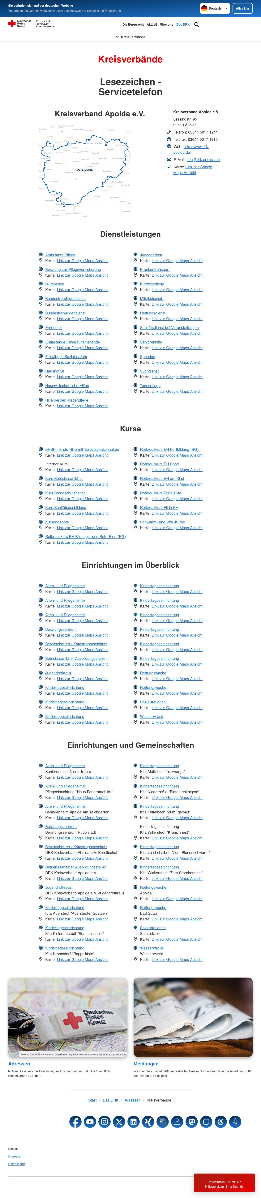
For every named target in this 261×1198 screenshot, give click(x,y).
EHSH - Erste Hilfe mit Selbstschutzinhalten (82, 449)
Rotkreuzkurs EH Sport (159, 464)
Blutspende (54, 284)
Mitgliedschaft (152, 298)
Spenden (147, 356)
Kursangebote (57, 522)
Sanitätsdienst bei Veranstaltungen (169, 327)
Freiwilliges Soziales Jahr (66, 356)
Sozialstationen (153, 702)
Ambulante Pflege (60, 255)
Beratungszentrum (61, 629)
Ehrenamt (53, 327)
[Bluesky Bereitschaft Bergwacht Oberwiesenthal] (206, 1122)
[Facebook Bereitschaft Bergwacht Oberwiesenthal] (75, 1122)
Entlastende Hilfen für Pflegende (72, 342)
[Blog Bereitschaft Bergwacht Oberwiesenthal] (162, 1122)
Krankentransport (155, 269)
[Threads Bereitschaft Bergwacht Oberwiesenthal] (221, 1122)
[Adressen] (67, 1017)
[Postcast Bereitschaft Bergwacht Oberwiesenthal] (235, 1122)
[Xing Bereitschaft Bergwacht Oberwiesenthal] (148, 1122)
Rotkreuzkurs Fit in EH (159, 507)
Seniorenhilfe (151, 342)
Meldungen (146, 1063)
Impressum (15, 1156)
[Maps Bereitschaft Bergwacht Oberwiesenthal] (177, 1122)
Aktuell (152, 24)
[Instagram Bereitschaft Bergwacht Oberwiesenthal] (104, 1122)
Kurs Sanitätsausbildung (65, 507)
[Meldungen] (193, 1017)
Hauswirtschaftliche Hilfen (67, 385)
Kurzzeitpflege (152, 284)
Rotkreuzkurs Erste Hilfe (160, 493)
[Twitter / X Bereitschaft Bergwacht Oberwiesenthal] (119, 1122)
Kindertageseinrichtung (64, 687)
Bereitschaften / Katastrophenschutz (76, 643)
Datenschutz (16, 1164)
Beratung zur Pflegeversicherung (73, 269)
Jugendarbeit (151, 255)
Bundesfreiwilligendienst (65, 298)
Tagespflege (150, 385)
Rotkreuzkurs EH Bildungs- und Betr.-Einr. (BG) (85, 536)
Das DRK (183, 24)
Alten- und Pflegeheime (65, 585)
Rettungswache (153, 673)
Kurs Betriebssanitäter (64, 478)
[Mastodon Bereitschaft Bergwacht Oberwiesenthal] (192, 1122)
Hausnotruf (54, 371)
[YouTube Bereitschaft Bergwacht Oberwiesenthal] (90, 1122)
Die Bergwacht (133, 24)
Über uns (166, 24)
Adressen (19, 1063)
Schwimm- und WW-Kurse (162, 522)
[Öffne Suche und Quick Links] (197, 24)
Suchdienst (149, 371)
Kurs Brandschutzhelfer (65, 493)
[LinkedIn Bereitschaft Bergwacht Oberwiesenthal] (133, 1122)
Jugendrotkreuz (58, 673)
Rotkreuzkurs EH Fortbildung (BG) (169, 449)
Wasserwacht (151, 716)
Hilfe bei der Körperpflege (66, 400)
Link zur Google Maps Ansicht (192, 169)
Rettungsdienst (152, 313)
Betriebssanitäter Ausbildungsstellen (75, 658)
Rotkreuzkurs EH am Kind (162, 478)
